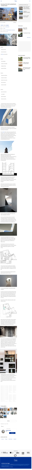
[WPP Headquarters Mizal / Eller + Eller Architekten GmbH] (20, 69)
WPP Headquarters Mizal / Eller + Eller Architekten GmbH (27, 68)
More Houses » (29, 37)
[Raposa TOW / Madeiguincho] (20, 29)
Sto (7, 31)
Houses (2, 25)
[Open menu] (1, 1)
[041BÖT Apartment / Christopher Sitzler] (20, 64)
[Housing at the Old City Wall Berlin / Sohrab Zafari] (1, 409)
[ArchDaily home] (16, 1)
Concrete (2, 439)
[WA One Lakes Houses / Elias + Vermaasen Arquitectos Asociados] (21, 8)
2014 (4, 28)
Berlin (2, 54)
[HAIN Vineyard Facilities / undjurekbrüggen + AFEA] (20, 59)
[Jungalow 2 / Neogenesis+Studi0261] (21, 12)
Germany (7, 25)
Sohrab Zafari (7, 26)
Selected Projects (16, 439)
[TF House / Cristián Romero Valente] (21, 17)
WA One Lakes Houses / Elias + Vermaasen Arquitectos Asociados (26, 7)
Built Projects (10, 439)
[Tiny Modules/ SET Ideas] (20, 35)
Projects (6, 439)
